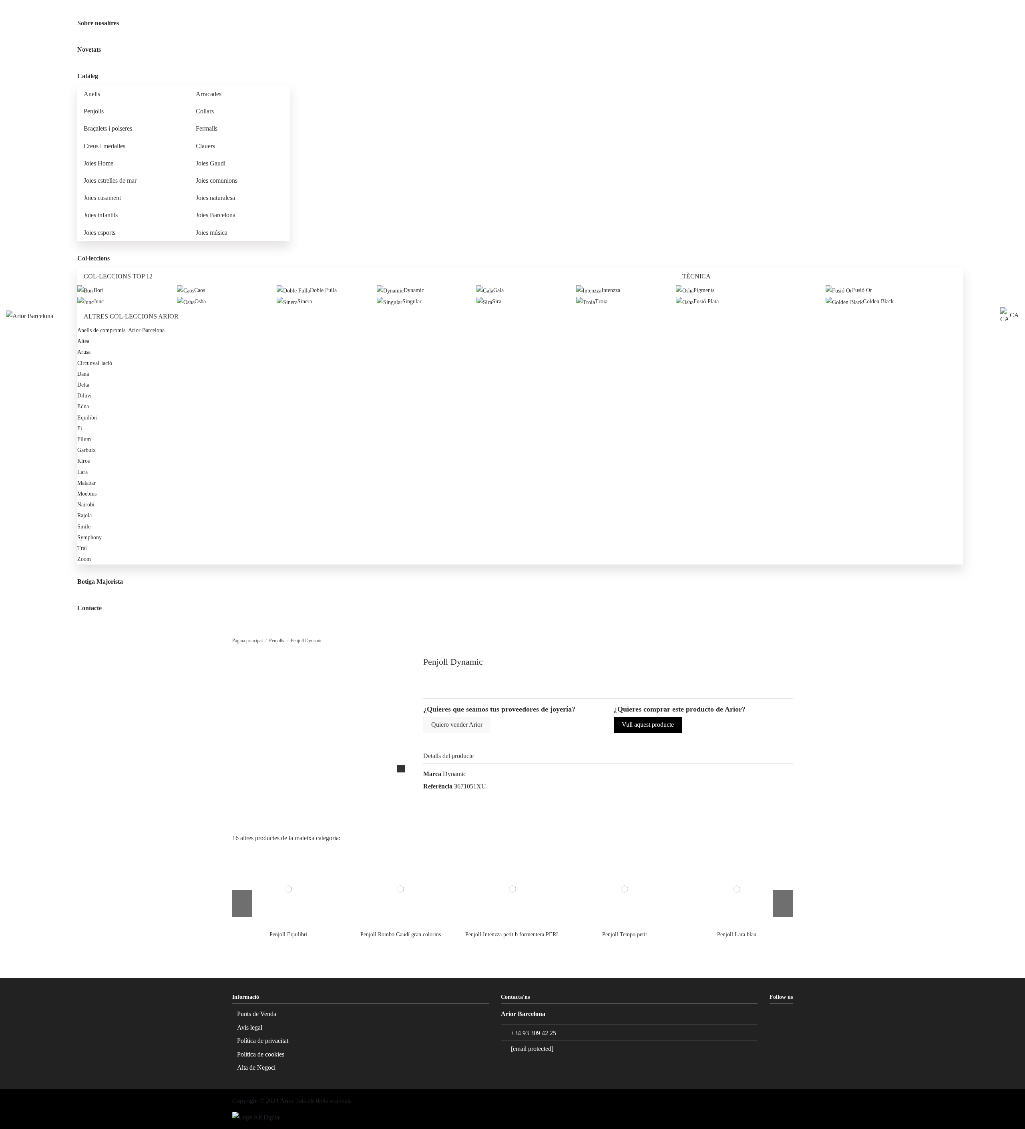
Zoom (84, 559)
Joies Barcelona (215, 215)
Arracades (208, 94)
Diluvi (84, 396)
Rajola (84, 515)
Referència (437, 786)
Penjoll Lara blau (736, 934)
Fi (79, 428)
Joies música (211, 232)
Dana (83, 374)
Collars (205, 111)
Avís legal (249, 1027)
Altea (83, 341)
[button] (111, 76)
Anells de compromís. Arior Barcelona (121, 330)
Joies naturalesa (215, 197)
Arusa (83, 352)
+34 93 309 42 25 (533, 1033)
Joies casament (102, 197)
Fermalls (206, 128)
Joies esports (99, 232)
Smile (83, 527)
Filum (84, 439)
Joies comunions (216, 180)
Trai (82, 548)
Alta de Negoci (256, 1067)
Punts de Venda (256, 1013)
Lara (82, 472)
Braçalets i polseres (108, 128)
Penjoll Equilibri (288, 934)
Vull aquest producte (648, 724)
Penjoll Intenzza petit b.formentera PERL (512, 934)
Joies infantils (101, 215)
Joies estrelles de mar (110, 180)
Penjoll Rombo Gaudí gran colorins (400, 934)
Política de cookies (260, 1054)
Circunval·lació (94, 363)
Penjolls (94, 111)
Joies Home (98, 163)
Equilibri (87, 418)
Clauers (205, 146)
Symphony (89, 537)
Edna (83, 406)
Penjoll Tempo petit (624, 934)
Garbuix (86, 450)
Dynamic (454, 773)
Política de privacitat (262, 1040)
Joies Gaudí (210, 163)
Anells (92, 94)
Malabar (86, 483)
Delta (83, 385)
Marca (432, 773)
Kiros (83, 461)
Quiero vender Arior (456, 724)
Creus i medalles (104, 146)
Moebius (86, 494)
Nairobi (85, 505)
